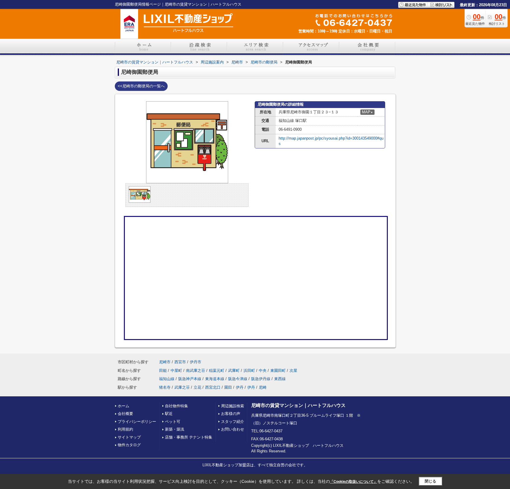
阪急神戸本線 (189, 379)
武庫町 (234, 370)
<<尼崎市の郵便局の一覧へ (141, 86)
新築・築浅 (174, 429)
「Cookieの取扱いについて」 (353, 482)
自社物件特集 (176, 406)
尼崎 (263, 387)
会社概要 (125, 413)
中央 (263, 370)
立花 (197, 387)
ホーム (123, 406)
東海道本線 (214, 379)
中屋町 (176, 370)
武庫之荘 (182, 387)
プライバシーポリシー (137, 421)
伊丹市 (195, 362)
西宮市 (180, 362)
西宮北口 (212, 387)
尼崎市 (165, 362)
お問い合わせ (232, 429)
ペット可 (172, 421)
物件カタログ (129, 445)
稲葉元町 (216, 370)
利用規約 (125, 429)
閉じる (430, 481)
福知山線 (166, 379)
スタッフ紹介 (232, 421)
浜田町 (249, 370)
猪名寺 (165, 387)
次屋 (293, 370)
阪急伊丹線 (260, 379)
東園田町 (278, 370)
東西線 (280, 379)
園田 (228, 387)
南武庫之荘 (195, 370)
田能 (163, 370)
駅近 (169, 413)
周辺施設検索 (232, 406)
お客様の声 (230, 413)
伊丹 (239, 387)
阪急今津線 (237, 379)
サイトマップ (129, 437)
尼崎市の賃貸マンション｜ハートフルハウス (298, 405)
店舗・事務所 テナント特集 (188, 437)
